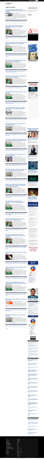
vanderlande (7, 248)
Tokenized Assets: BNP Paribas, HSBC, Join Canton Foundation (16, 92)
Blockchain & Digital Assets (19, 0)
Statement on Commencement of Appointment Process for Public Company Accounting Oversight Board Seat (33, 371)
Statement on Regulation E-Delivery (32, 407)
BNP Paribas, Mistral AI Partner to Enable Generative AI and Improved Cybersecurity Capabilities (14, 27)
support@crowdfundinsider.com (10, 447)
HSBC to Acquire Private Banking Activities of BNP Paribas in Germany (16, 267)
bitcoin (21, 55)
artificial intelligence (21, 37)
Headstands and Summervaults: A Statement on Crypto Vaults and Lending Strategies (33, 395)
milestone (22, 119)
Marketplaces (9, 0)
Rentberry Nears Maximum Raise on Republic (33, 307)
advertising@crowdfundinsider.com (11, 448)
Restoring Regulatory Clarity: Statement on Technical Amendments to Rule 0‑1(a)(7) (33, 391)
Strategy (14, 229)
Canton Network (7, 103)
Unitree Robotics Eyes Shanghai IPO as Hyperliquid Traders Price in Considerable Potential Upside (32, 311)
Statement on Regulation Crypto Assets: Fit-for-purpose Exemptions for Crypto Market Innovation (33, 360)
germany (20, 150)
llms (24, 180)
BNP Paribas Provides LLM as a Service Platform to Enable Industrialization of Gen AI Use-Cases (16, 170)
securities (23, 150)
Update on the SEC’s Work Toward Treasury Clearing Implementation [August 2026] (33, 383)
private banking (24, 278)
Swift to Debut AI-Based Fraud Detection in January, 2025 (16, 253)
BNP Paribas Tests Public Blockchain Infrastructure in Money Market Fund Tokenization (16, 60)
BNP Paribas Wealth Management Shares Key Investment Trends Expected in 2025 (15, 219)
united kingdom (21, 165)
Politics (17, 442)
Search (37, 0)
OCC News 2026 (31, 346)
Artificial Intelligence (12, 37)
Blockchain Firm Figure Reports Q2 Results (33, 313)
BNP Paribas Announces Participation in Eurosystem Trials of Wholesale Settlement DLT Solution (15, 202)
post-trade (25, 119)
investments (8, 135)
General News (11, 229)
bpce (17, 325)
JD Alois (21, 94)
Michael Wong (20, 301)
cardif (6, 135)
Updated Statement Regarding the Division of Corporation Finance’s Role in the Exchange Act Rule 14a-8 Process (33, 375)
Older (7, 328)
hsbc (9, 103)
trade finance (24, 247)
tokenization (11, 103)
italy (20, 21)
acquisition (15, 21)
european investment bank (20, 196)
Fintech (23, 0)
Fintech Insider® (7, 441)
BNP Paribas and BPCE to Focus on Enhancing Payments (15, 315)
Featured (6, 0)
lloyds (18, 165)
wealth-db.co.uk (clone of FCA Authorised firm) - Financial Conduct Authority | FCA (33, 419)
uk (19, 165)
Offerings (13, 0)
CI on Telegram (7, 453)
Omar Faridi (20, 13)
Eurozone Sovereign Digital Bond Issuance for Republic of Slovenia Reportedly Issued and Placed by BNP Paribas (16, 283)
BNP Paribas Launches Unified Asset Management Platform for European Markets (16, 76)
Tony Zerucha (20, 254)
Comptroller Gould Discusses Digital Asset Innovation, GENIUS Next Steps (33, 342)
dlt (8, 214)
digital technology (20, 325)
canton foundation (23, 102)
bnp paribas (18, 21)
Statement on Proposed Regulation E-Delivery (32, 414)
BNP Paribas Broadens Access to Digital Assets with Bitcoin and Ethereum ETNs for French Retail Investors (16, 43)
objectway (23, 21)
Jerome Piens (20, 263)
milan (21, 21)
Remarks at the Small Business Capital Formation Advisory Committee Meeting (32, 399)
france (19, 247)
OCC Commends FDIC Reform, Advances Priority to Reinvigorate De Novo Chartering (33, 351)
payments (23, 325)
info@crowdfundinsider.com (9, 446)
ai (14, 263)
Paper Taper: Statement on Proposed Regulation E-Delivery (32, 410)
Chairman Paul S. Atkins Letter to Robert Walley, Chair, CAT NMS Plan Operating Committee (33, 379)
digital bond (24, 294)
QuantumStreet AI (9, 310)
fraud (18, 263)
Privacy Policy (18, 456)
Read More (15, 18)
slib (25, 21)
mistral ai (6, 38)
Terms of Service (18, 455)
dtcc (17, 119)
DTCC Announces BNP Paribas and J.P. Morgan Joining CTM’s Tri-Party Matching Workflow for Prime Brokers (15, 108)
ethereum (8, 56)
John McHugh (23, 263)
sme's (26, 180)
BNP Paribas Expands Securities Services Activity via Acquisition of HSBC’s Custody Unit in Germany (16, 140)
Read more (29, 361)
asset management (22, 71)
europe (22, 87)
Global (11, 21)
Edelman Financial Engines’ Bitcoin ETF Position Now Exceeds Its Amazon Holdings (33, 302)
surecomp (21, 247)
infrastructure (19, 119)
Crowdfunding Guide (19, 453)
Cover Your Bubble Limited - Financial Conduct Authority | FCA (32, 429)
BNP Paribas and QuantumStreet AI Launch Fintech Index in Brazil (16, 299)
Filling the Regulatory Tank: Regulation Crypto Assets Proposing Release (32, 364)
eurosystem (10, 214)
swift (26, 263)
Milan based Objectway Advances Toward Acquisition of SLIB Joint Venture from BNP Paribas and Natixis (16, 11)
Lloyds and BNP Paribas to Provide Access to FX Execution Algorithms (15, 155)
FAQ (17, 454)
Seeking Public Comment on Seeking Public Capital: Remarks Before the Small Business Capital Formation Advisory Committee (33, 403)
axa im (22, 134)
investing (21, 229)
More (26, 0)
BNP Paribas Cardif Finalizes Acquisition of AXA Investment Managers (15, 124)
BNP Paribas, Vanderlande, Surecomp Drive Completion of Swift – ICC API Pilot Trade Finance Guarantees (16, 236)
